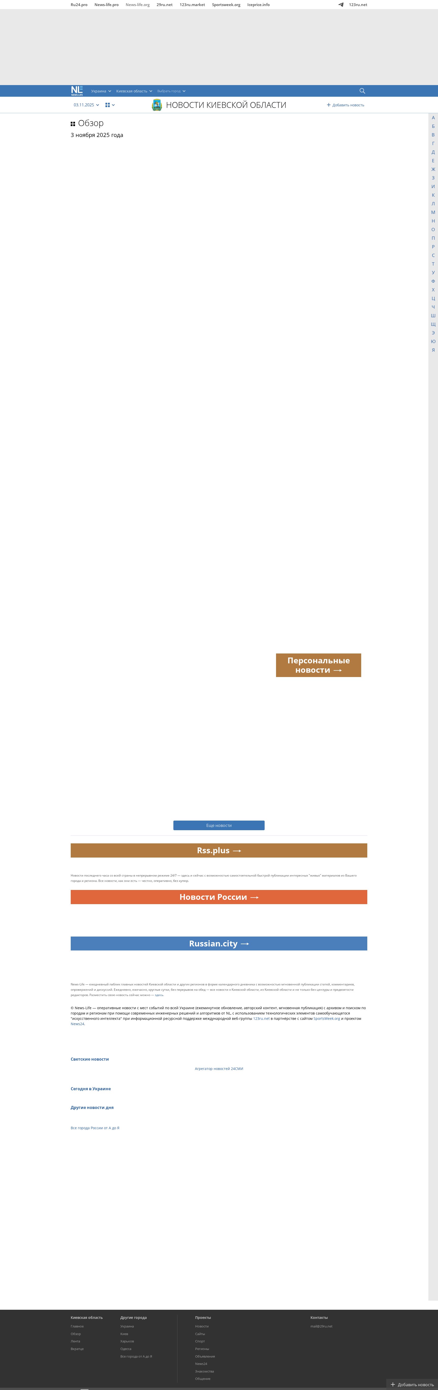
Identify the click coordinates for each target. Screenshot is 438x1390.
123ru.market (192, 4)
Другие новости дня (92, 1107)
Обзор (91, 123)
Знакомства (204, 1371)
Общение (202, 1378)
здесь (159, 995)
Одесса (125, 1348)
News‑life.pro (107, 4)
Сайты (200, 1334)
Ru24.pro (79, 4)
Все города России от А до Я (95, 1127)
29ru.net (165, 4)
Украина (127, 1326)
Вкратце (77, 1348)
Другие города (133, 1317)
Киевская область (87, 1317)
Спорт (200, 1341)
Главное (77, 1326)
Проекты (203, 1317)
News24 (77, 1023)
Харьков (127, 1341)
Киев (124, 1334)
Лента (75, 1341)
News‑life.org (138, 4)
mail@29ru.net (322, 1326)
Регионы (202, 1348)
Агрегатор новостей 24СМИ (219, 1068)
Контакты (319, 1317)
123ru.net (358, 4)
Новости (202, 1326)
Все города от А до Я (136, 1356)
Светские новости (90, 1059)
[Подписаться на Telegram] (340, 4)
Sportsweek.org (226, 4)
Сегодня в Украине (91, 1088)
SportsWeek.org (327, 1018)
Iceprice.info (258, 4)
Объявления (205, 1356)
